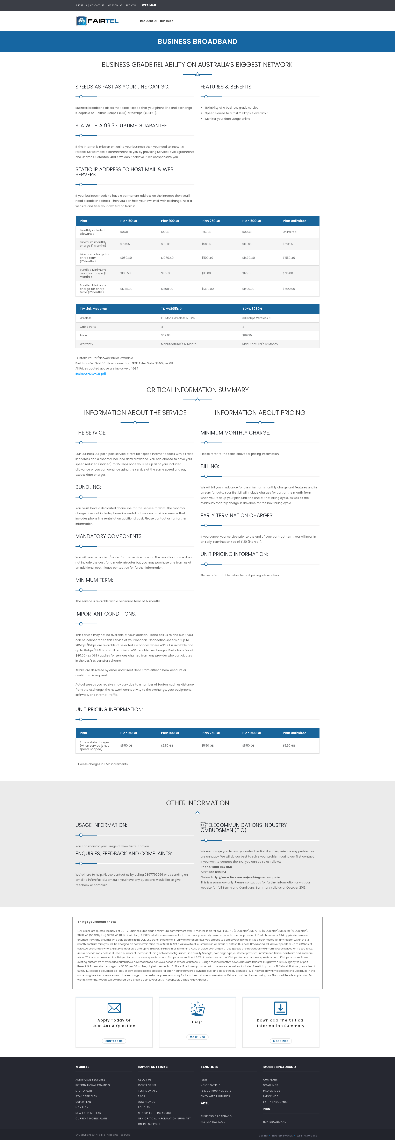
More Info (197, 1037)
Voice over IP (210, 1085)
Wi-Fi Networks (307, 1135)
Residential (148, 21)
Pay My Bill (132, 5)
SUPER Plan (83, 1102)
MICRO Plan (84, 1090)
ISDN (204, 1079)
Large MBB (271, 1096)
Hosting (262, 1135)
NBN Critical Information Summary (164, 1118)
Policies (144, 1107)
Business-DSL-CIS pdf (91, 374)
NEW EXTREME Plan (88, 1113)
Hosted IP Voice (282, 1135)
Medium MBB (271, 1090)
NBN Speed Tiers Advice (155, 1113)
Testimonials (147, 1090)
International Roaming (93, 1085)
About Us (81, 5)
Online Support (149, 1124)
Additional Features (91, 1079)
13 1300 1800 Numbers (216, 1090)
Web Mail (149, 5)
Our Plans (270, 1079)
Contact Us (97, 5)
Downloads (146, 1102)
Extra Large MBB (275, 1102)
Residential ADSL (213, 1122)
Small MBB (270, 1085)
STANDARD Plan (86, 1096)
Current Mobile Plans (92, 1118)
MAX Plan (82, 1107)
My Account (115, 5)
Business (166, 21)
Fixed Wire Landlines (215, 1096)
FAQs (141, 1096)
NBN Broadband (274, 1122)
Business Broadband (216, 1116)
